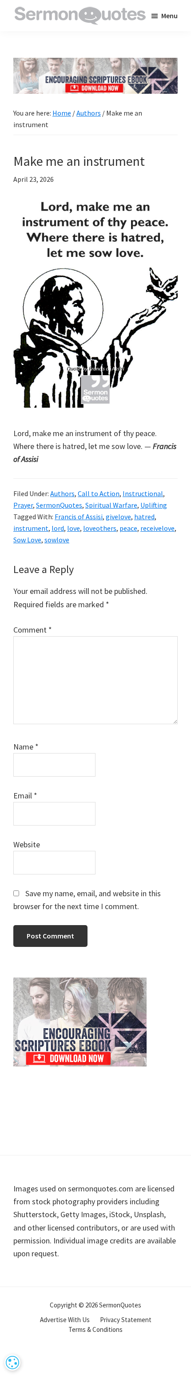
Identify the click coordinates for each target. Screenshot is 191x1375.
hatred (144, 516)
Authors (62, 493)
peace (128, 528)
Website (26, 844)
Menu (169, 15)
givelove (118, 516)
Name (26, 747)
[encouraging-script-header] (95, 64)
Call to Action (98, 493)
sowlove (56, 539)
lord (58, 528)
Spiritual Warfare (111, 505)
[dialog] (12, 1363)
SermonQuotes (59, 505)
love (73, 528)
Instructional (143, 493)
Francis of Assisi (79, 516)
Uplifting (153, 505)
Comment (32, 630)
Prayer (23, 505)
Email (25, 795)
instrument (30, 528)
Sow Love (27, 539)
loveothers (99, 528)
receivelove (157, 528)
